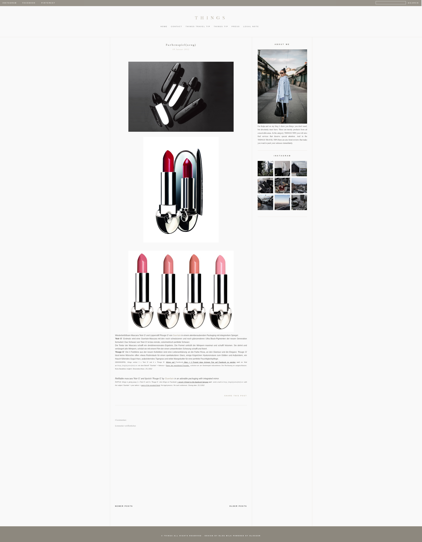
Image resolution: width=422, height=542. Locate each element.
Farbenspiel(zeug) (181, 45)
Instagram (9, 3)
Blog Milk (225, 536)
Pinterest (48, 3)
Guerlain (177, 335)
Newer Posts (124, 506)
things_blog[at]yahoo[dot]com (127, 365)
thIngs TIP (221, 26)
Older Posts (238, 506)
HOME (164, 26)
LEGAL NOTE (251, 26)
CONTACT (176, 26)
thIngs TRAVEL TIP (198, 26)
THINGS (211, 18)
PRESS (236, 26)
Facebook (29, 3)
